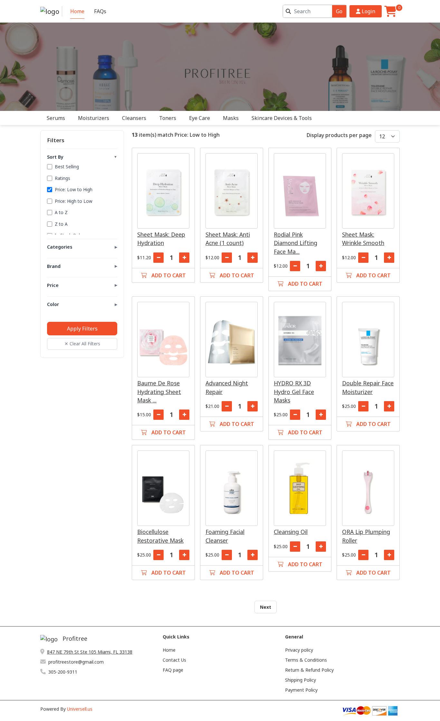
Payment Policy (301, 690)
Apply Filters (82, 328)
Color (82, 304)
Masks (231, 118)
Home (77, 11)
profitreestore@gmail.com (76, 662)
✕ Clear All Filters (82, 344)
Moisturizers (93, 118)
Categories (82, 247)
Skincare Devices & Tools (282, 118)
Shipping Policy (300, 680)
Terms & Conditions (306, 660)
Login (367, 11)
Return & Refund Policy (309, 670)
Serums (56, 118)
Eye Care (199, 118)
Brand (82, 266)
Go (339, 11)
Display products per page (339, 135)
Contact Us (174, 660)
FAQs (100, 11)
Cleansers (134, 118)
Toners (167, 118)
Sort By (82, 157)
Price (82, 285)
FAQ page (173, 670)
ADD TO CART (168, 275)
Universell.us (79, 709)
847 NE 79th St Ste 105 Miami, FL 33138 (89, 652)
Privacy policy (299, 650)
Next (265, 607)
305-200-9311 (62, 672)
